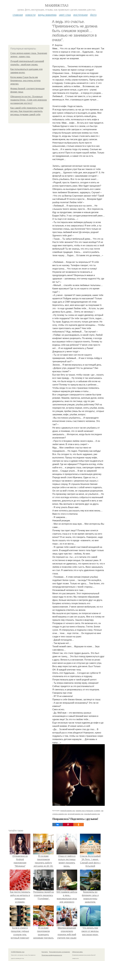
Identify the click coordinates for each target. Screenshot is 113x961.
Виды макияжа (47, 15)
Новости (30, 15)
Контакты (45, 952)
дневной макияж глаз (67, 810)
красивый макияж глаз (92, 814)
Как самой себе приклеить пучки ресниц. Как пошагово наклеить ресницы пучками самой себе (26, 111)
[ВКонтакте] (57, 824)
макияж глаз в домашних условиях (88, 810)
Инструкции (80, 15)
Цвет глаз (65, 15)
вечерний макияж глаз (75, 814)
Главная (18, 15)
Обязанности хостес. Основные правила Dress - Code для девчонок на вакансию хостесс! (28, 99)
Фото (93, 15)
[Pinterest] (68, 824)
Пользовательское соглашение (59, 952)
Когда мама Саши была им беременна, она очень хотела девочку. (25, 80)
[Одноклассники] (78, 824)
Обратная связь (77, 952)
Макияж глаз (56, 5)
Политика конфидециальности (52, 955)
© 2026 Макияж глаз (17, 952)
